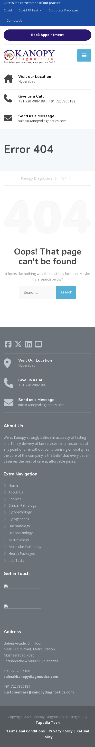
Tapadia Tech (48, 722)
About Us (16, 492)
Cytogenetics (19, 519)
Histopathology (21, 532)
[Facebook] (8, 345)
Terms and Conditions (25, 731)
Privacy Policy (61, 731)
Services (15, 499)
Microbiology (19, 539)
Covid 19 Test (28, 10)
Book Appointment (47, 35)
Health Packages (22, 553)
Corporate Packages (63, 10)
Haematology (19, 526)
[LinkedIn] (29, 345)
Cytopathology (20, 512)
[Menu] (84, 55)
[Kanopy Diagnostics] (30, 56)
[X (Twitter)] (18, 345)
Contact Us (14, 20)
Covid (8, 10)
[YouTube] (38, 345)
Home (13, 485)
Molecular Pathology (25, 546)
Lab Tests (16, 560)
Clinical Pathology (22, 505)
